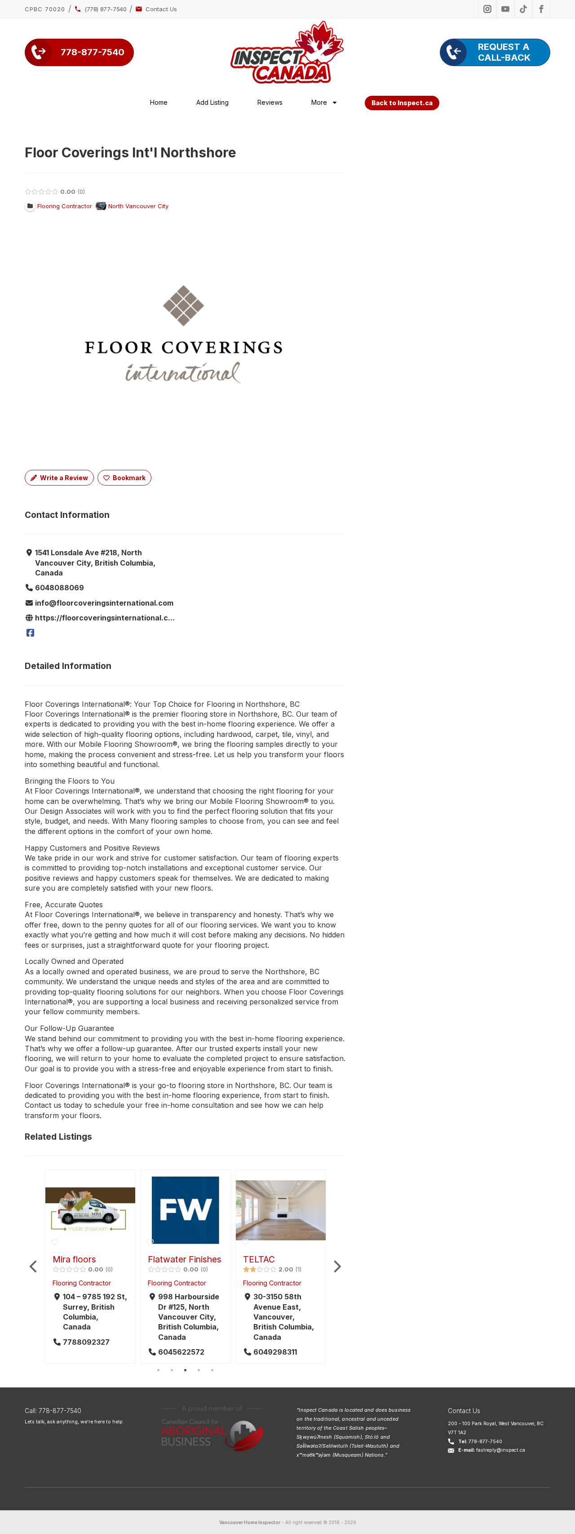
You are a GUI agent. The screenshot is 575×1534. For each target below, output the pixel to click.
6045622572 (181, 1351)
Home (159, 102)
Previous (34, 1266)
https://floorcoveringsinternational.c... (105, 617)
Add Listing (212, 102)
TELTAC (259, 1259)
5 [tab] (212, 1370)
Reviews (270, 102)
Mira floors (74, 1259)
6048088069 (59, 587)
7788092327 (86, 1342)
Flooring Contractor (82, 1283)
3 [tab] (185, 1370)
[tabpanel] (90, 1266)
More (319, 102)
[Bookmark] (54, 1242)
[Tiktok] (523, 9)
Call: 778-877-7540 (53, 1410)
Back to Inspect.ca (402, 103)
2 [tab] (171, 1370)
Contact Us (464, 1410)
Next (336, 1266)
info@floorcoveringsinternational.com (104, 602)
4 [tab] (198, 1370)
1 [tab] (158, 1370)
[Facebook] (30, 633)
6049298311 (275, 1351)
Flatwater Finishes (184, 1259)
